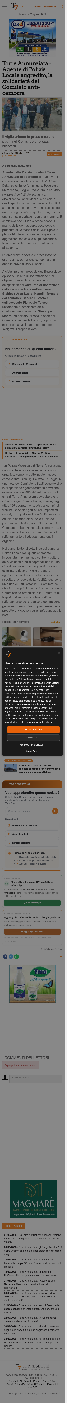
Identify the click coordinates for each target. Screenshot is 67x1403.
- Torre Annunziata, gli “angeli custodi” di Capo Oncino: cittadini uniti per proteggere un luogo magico (33, 1250)
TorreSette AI (15, 1381)
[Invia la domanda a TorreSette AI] (55, 811)
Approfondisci (20, 372)
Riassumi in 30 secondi (24, 364)
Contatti (27, 1381)
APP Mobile (39, 1384)
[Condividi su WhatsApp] (16, 956)
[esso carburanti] (32, 38)
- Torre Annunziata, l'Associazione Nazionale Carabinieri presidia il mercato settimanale (29, 1284)
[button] (32, 745)
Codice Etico (49, 1381)
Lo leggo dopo (54, 154)
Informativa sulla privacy (39, 722)
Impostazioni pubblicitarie (39, 715)
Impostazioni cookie (15, 722)
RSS (35, 1387)
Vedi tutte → (56, 622)
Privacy (37, 1381)
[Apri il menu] (4, 6)
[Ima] (32, 984)
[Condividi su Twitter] (11, 956)
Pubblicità (27, 1384)
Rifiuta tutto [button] (33, 737)
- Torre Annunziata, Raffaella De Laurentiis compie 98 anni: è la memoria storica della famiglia (33, 1263)
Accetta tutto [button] (33, 729)
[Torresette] (14, 6)
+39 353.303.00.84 (27, 889)
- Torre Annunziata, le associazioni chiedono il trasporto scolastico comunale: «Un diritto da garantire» (30, 1296)
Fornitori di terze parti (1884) (20, 693)
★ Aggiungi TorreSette (32, 931)
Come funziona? (11, 942)
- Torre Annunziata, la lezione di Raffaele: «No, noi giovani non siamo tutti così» (30, 1273)
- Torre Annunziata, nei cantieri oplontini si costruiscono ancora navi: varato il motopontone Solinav (32, 1342)
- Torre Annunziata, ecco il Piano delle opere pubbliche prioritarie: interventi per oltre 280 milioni (31, 1308)
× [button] (59, 653)
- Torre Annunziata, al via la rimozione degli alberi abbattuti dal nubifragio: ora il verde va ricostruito (31, 1330)
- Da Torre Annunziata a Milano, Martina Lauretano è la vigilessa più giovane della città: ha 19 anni (32, 1238)
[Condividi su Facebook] (5, 956)
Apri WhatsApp (33, 902)
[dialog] (32, 701)
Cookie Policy (13, 1384)
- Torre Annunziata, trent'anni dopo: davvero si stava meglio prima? (30, 1319)
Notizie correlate (21, 381)
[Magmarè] (33, 1199)
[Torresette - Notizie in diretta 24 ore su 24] (32, 1367)
